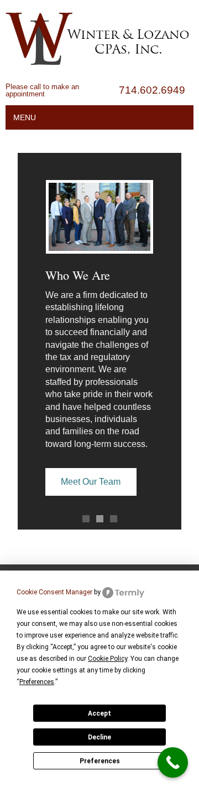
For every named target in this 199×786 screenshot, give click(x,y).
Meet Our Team (91, 481)
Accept (99, 713)
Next (167, 333)
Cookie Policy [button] (107, 658)
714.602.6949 (152, 90)
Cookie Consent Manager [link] (54, 592)
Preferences (100, 761)
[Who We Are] (99, 216)
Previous (31, 333)
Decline (99, 737)
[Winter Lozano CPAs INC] (99, 78)
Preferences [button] (36, 682)
